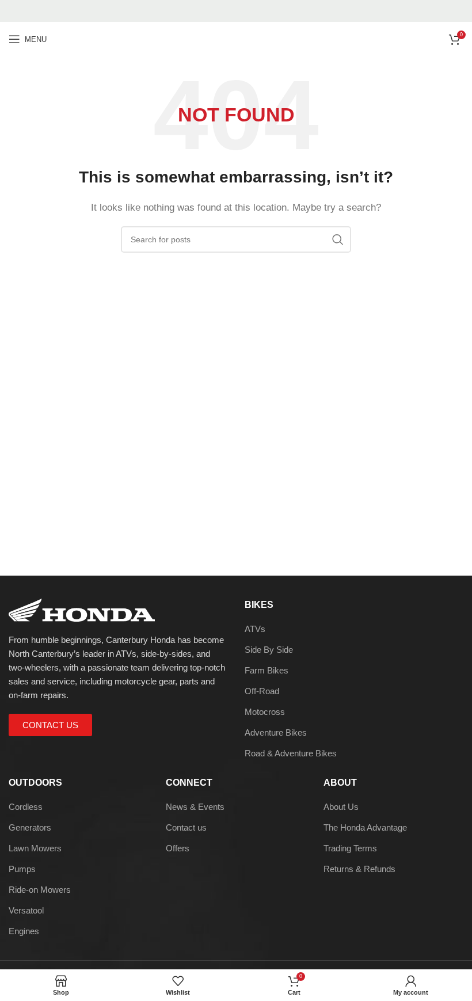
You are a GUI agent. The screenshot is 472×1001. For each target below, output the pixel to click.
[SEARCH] (338, 239)
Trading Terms (350, 848)
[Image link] (82, 609)
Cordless (26, 807)
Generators (30, 827)
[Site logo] (236, 38)
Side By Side (269, 649)
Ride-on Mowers (40, 890)
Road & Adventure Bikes (291, 753)
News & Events (195, 807)
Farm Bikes (266, 670)
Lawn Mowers (35, 848)
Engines (24, 931)
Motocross (265, 712)
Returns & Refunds (359, 869)
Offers (177, 848)
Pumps (22, 869)
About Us (341, 807)
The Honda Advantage (365, 827)
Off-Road (262, 691)
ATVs (255, 629)
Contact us (186, 827)
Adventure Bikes (276, 732)
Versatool (26, 910)
